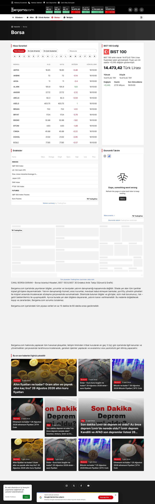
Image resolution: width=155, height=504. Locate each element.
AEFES (16, 70)
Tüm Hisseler (19, 51)
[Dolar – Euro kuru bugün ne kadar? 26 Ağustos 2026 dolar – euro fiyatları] (94, 375)
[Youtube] (88, 485)
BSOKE (16, 120)
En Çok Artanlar (34, 51)
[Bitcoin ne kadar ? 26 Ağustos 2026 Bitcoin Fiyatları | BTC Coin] (128, 375)
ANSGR (16, 92)
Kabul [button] (26, 497)
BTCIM (16, 126)
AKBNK (16, 75)
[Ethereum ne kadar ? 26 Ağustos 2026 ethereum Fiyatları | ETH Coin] (27, 414)
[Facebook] (81, 485)
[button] (130, 10)
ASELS (16, 103)
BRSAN (16, 109)
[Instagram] (66, 485)
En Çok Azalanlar (50, 51)
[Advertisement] (77, 326)
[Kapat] (115, 495)
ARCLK (16, 98)
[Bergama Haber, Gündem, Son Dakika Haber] (22, 9)
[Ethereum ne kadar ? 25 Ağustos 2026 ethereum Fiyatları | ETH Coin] (128, 455)
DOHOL (16, 137)
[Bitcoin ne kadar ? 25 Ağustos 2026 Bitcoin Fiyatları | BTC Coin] (94, 455)
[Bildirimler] (141, 10)
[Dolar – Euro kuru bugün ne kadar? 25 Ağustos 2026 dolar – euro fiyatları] (61, 455)
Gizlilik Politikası (10, 497)
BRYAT (16, 114)
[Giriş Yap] (136, 10)
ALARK (16, 87)
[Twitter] (74, 485)
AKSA (15, 81)
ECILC (16, 142)
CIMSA (16, 131)
